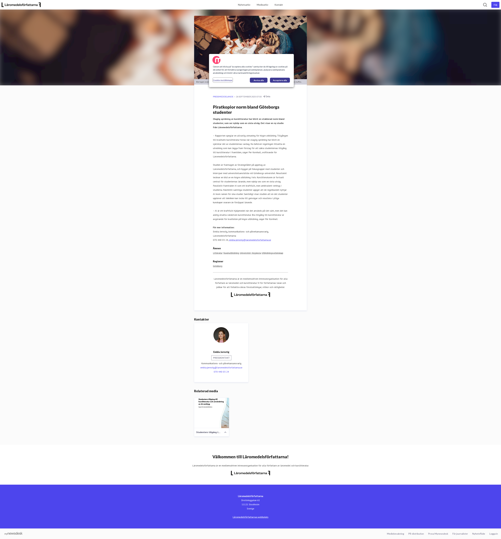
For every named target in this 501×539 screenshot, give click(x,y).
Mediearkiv (262, 4)
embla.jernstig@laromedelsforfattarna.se (250, 239)
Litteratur (218, 252)
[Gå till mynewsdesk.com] (13, 534)
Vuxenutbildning (231, 252)
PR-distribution (416, 533)
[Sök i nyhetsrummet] (485, 5)
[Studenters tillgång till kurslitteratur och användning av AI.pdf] (211, 413)
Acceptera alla (280, 80)
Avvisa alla (259, 80)
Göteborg (217, 265)
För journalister (460, 533)
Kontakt (279, 4)
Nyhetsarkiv (244, 4)
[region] (251, 70)
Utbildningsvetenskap (272, 252)
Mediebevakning (395, 533)
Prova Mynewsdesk (438, 533)
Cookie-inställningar (223, 80)
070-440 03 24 (221, 371)
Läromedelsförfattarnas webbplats (250, 517)
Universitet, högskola (250, 252)
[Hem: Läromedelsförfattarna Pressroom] (21, 4)
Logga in (493, 533)
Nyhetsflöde (478, 533)
